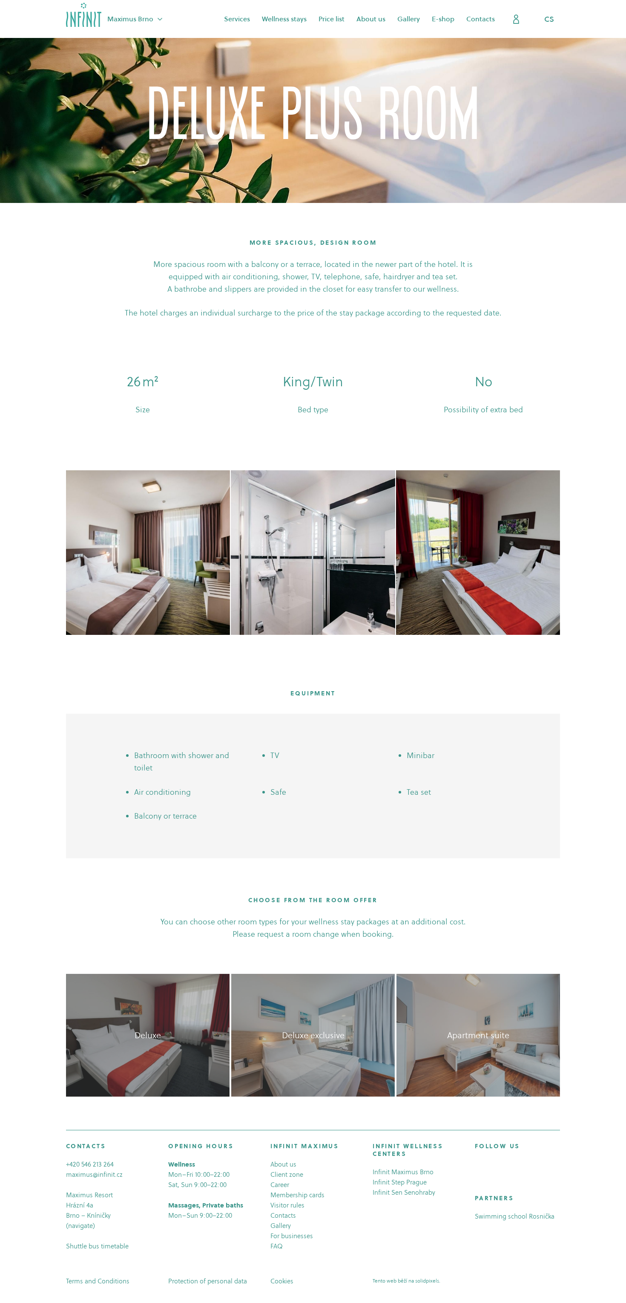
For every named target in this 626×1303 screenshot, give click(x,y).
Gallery (280, 1225)
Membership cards (297, 1194)
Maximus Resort (89, 1194)
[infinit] (83, 15)
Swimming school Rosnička (514, 1216)
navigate (80, 1225)
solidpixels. (427, 1280)
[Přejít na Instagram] (490, 1166)
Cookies (281, 1281)
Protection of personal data (207, 1281)
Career (279, 1184)
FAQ (276, 1246)
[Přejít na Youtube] (502, 1166)
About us (283, 1164)
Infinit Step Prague (400, 1182)
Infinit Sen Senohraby (404, 1192)
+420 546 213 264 (90, 1164)
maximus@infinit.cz (94, 1174)
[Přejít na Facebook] (478, 1166)
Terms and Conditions (97, 1281)
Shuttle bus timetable (97, 1246)
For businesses (291, 1235)
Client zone (286, 1174)
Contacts (283, 1215)
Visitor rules (287, 1205)
